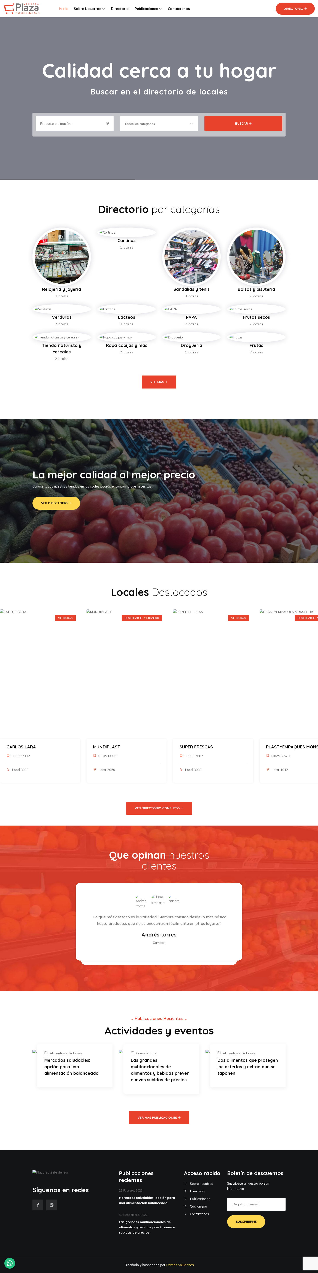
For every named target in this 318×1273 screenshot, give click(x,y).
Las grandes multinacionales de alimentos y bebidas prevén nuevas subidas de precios (160, 1069)
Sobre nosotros (87, 9)
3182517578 (107, 756)
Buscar (241, 123)
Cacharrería (198, 1206)
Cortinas (126, 240)
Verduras (62, 317)
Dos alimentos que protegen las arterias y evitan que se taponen (247, 1066)
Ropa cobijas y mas (126, 345)
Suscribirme (246, 1221)
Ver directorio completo (157, 808)
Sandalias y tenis (191, 289)
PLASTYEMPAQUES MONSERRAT (126, 746)
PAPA (191, 317)
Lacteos (126, 317)
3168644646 (280, 756)
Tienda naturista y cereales (61, 348)
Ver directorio (54, 503)
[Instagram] (51, 1205)
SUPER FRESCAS (23, 746)
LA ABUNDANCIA (197, 746)
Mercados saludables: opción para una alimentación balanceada (71, 1066)
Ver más (157, 382)
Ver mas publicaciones (157, 1117)
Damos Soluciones (180, 1265)
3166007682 (20, 756)
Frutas (256, 345)
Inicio (63, 9)
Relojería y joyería (61, 289)
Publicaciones (146, 9)
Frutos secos (256, 317)
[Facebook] (37, 1205)
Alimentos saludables (66, 1053)
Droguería (191, 345)
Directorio (120, 9)
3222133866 (193, 756)
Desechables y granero (142, 617)
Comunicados (146, 1053)
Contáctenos (179, 9)
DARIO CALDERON (285, 746)
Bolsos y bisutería (256, 289)
